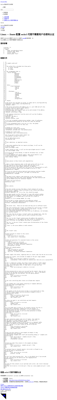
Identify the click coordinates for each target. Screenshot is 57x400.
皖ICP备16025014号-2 (6, 389)
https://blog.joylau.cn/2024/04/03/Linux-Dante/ (19, 380)
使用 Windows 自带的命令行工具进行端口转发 (12, 385)
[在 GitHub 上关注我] (3, 398)
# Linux (2, 384)
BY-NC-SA (31, 381)
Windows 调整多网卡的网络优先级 (9, 387)
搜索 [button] (4, 7)
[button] (28, 393)
